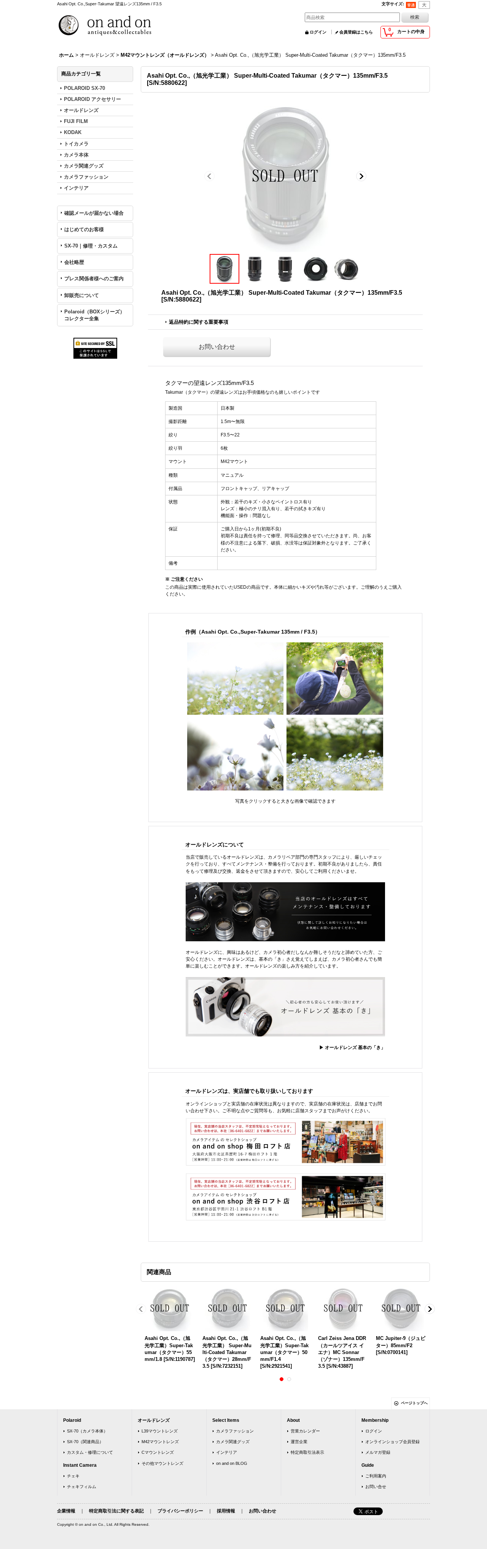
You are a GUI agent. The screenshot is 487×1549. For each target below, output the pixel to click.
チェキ (73, 1476)
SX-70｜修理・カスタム (91, 246)
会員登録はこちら (356, 32)
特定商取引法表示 (307, 1452)
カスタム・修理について (90, 1452)
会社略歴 (74, 262)
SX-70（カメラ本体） (87, 1431)
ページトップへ (414, 1403)
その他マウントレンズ (162, 1463)
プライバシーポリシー (180, 1511)
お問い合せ (375, 1486)
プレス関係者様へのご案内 (94, 278)
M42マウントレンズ (160, 1441)
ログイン (318, 32)
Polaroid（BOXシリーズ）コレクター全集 (94, 315)
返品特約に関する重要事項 (198, 322)
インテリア (226, 1452)
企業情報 (66, 1511)
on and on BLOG (231, 1463)
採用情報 (226, 1511)
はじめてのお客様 (84, 229)
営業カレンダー (305, 1431)
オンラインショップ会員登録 (392, 1441)
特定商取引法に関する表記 (116, 1511)
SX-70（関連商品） (85, 1441)
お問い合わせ (217, 346)
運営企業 (299, 1441)
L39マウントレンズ (160, 1431)
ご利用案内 (375, 1476)
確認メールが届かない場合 (94, 213)
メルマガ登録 (377, 1452)
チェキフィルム (81, 1486)
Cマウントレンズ (158, 1452)
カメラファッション (235, 1431)
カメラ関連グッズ (233, 1441)
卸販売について (81, 295)
